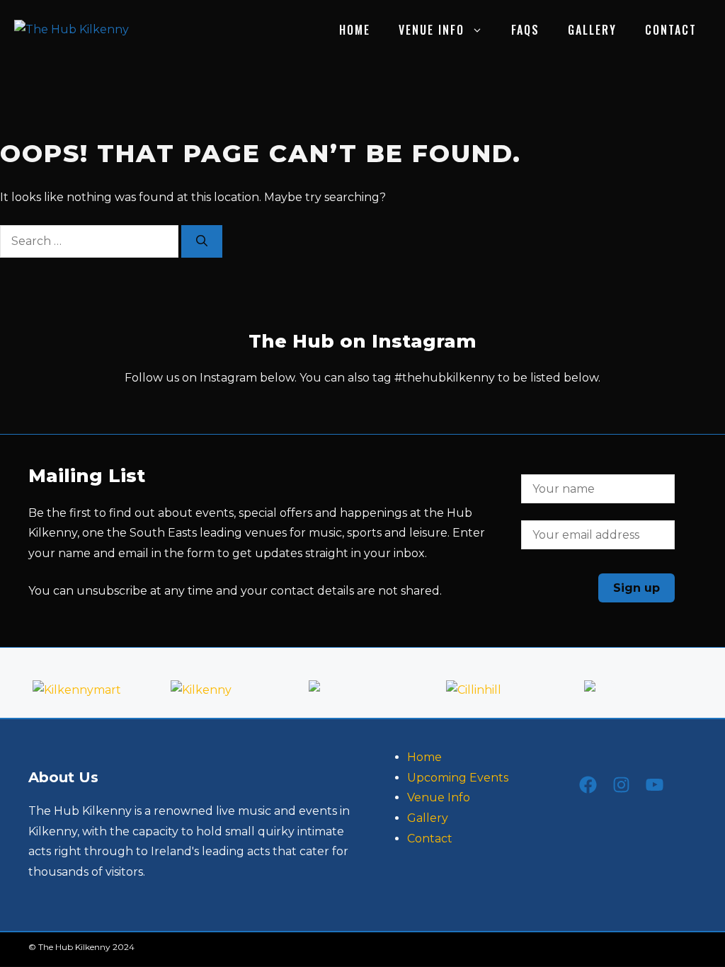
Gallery (592, 29)
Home (354, 29)
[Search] (201, 241)
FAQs (525, 29)
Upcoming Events (457, 777)
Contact (671, 29)
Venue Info (431, 29)
